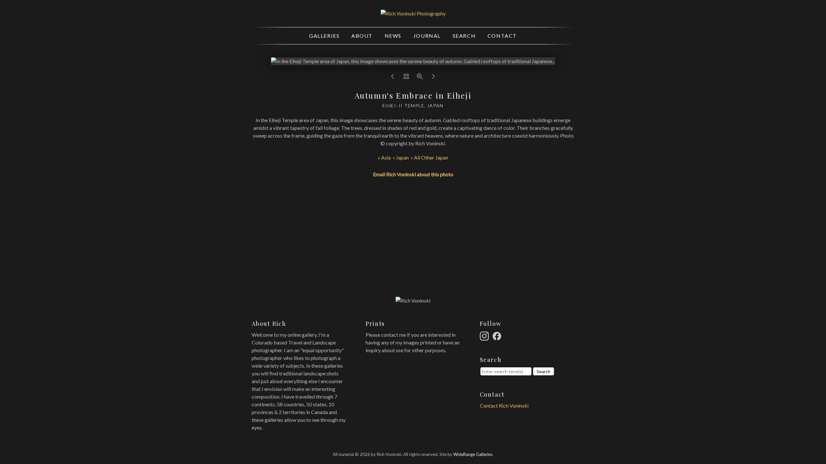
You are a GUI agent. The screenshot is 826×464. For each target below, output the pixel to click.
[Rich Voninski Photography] (413, 13)
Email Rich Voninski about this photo (413, 174)
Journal (427, 36)
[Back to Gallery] (406, 78)
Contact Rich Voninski (504, 405)
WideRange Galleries (472, 454)
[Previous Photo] (392, 78)
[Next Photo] (433, 78)
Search (464, 36)
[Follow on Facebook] (498, 335)
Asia (386, 157)
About (362, 36)
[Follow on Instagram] (485, 335)
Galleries (324, 36)
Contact (502, 36)
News (393, 36)
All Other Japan (431, 157)
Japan (402, 157)
